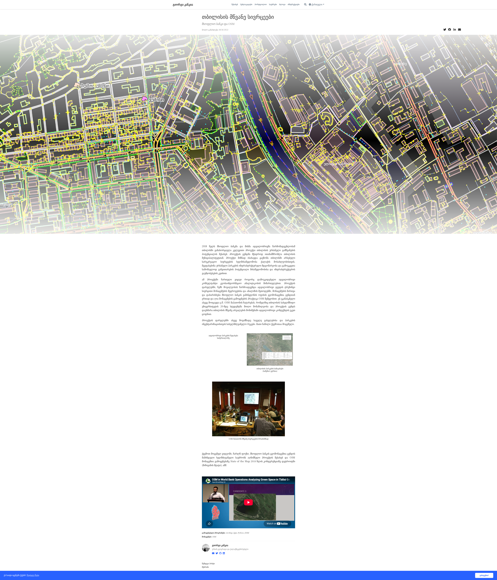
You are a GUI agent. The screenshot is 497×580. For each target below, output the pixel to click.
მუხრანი (205, 566)
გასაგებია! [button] (484, 575)
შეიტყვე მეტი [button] (33, 575)
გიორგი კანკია (183, 4)
